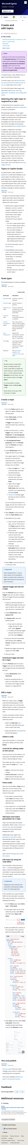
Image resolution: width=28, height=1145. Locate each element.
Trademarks (4, 1143)
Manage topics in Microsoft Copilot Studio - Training (13, 1108)
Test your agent (7, 1069)
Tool (4, 341)
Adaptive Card (7, 307)
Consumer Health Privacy (7, 1140)
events (19, 354)
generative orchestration (19, 107)
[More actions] (25, 20)
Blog (22, 1136)
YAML (4, 868)
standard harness (10, 59)
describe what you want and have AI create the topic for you (13, 83)
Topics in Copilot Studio (8, 41)
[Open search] (20, 17)
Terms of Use (20, 1140)
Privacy (10, 1138)
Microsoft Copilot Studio (11, 20)
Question (5, 303)
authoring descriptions (19, 126)
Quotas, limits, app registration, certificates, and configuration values (14, 93)
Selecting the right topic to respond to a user (14, 39)
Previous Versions (14, 1136)
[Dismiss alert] (25, 2)
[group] (15, 977)
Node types (5, 43)
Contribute (4, 1138)
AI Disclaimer (4, 1136)
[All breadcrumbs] (2, 20)
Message (5, 298)
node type (19, 731)
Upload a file (12, 495)
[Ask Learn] (22, 20)
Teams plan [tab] (11, 192)
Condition (5, 315)
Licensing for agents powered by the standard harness (14, 63)
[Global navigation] (1, 17)
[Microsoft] (14, 17)
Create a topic (6, 45)
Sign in (25, 17)
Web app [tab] (4, 192)
